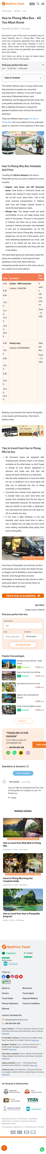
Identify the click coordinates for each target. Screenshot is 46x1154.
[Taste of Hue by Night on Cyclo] (9, 709)
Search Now (25, 645)
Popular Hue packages (13, 656)
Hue (24, 11)
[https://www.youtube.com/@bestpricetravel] (21, 976)
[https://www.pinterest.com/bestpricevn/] (17, 976)
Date (5, 632)
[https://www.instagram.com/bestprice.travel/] (12, 976)
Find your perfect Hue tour (15, 65)
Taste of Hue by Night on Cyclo (29, 706)
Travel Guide (6, 11)
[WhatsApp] (16, 753)
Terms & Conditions (31, 1003)
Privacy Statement (10, 1003)
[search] (38, 4)
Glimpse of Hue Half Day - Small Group (29, 662)
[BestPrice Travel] (13, 3)
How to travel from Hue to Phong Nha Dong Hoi (21, 915)
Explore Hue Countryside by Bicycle (28, 696)
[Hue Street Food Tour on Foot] (9, 687)
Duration (27, 632)
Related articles (23, 811)
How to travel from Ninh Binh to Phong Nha (22, 844)
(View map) (5, 1034)
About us (6, 988)
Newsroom (27, 988)
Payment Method (30, 998)
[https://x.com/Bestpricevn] (8, 976)
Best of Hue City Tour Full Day (28, 672)
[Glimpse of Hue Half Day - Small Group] (9, 664)
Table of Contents (12, 78)
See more (22, 721)
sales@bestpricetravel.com (16, 1020)
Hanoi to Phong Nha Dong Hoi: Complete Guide (18, 879)
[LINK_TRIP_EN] (32, 4)
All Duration (31, 636)
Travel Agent (28, 993)
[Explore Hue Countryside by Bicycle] (9, 698)
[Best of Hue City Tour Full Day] (9, 675)
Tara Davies (14, 782)
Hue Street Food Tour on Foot (28, 684)
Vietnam (16, 11)
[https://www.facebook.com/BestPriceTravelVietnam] (4, 976)
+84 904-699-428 (16, 747)
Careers (5, 993)
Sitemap (5, 1008)
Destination (8, 621)
